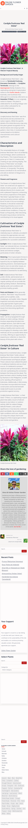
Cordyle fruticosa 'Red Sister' (9, 31)
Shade (3, 806)
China (3, 780)
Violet (9, 811)
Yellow (8, 813)
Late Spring (5, 793)
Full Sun (10, 788)
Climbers (4, 758)
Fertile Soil (21, 785)
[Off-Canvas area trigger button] (27, 8)
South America (6, 808)
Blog (3, 772)
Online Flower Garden (13, 3)
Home (3, 749)
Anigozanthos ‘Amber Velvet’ (12, 573)
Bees (9, 778)
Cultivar (16, 780)
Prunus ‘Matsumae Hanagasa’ (12, 561)
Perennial (13, 801)
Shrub (8, 806)
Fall (16, 785)
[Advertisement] (14, 600)
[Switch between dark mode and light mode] (24, 8)
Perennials (4, 763)
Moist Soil (4, 796)
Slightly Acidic (15, 806)
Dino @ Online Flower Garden (15, 29)
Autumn (4, 778)
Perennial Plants (22, 31)
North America (13, 796)
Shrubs (4, 765)
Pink (19, 801)
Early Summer (17, 783)
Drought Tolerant (6, 783)
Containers (10, 780)
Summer (19, 808)
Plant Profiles (5, 803)
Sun (24, 808)
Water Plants (5, 770)
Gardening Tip (18, 788)
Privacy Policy (4, 824)
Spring (13, 808)
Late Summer (13, 793)
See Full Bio (17, 527)
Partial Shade (5, 801)
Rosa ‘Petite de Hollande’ (10, 565)
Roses (21, 803)
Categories (4, 667)
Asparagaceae (5, 88)
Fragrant (4, 788)
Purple (12, 803)
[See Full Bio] (21, 527)
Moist (20, 793)
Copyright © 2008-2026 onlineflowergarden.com (14, 822)
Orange (18, 798)
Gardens (4, 760)
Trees (3, 767)
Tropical (4, 811)
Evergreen (10, 785)
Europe (4, 785)
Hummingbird (6, 791)
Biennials (4, 753)
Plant (22, 801)
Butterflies (19, 778)
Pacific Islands (15, 92)
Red (17, 803)
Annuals (4, 751)
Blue (13, 778)
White (3, 813)
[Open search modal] (0, 8)
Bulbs (3, 756)
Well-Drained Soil (17, 811)
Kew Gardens (15, 791)
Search (3, 549)
